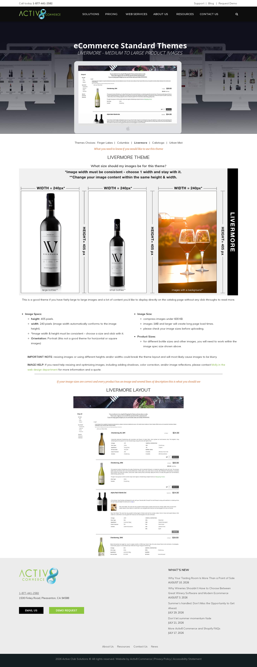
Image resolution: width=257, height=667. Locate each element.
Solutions (90, 14)
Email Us (31, 610)
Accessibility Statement (187, 659)
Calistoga (158, 142)
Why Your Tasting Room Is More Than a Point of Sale (201, 578)
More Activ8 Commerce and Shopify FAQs (194, 628)
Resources (185, 14)
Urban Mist (175, 142)
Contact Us (209, 14)
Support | (200, 3)
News (154, 646)
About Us (160, 14)
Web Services (136, 14)
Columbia (123, 142)
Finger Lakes (105, 142)
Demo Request (66, 610)
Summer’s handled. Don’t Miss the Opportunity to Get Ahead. (201, 606)
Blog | (212, 3)
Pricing (111, 14)
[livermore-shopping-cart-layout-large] (128, 476)
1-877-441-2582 (29, 593)
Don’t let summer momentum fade (189, 618)
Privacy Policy (162, 659)
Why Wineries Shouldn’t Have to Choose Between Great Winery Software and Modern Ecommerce (199, 591)
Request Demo (228, 3)
